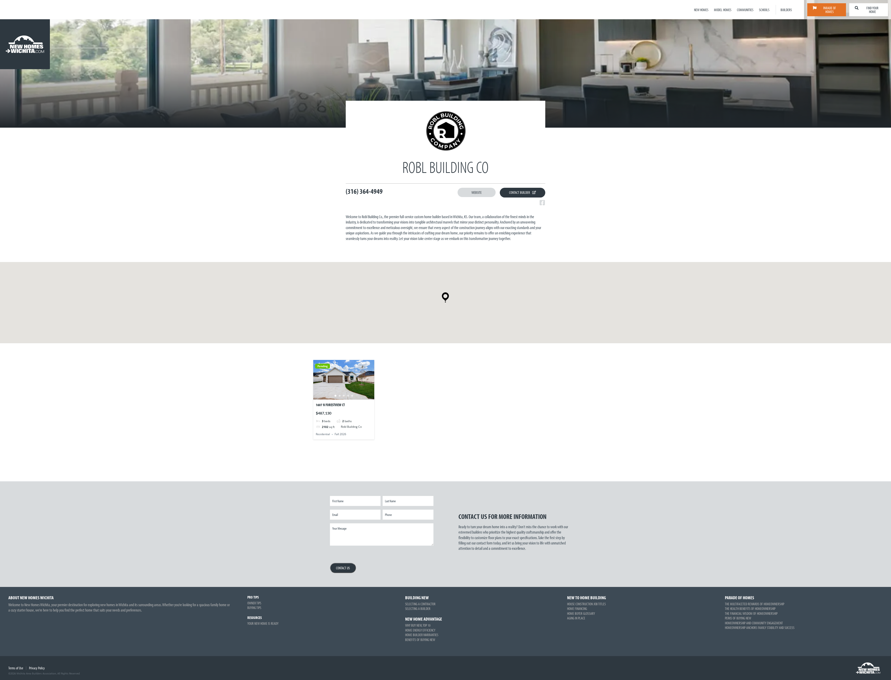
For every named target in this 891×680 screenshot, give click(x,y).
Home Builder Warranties (421, 634)
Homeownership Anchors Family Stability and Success (759, 627)
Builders (786, 9)
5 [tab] (352, 396)
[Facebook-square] (542, 203)
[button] (445, 297)
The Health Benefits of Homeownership (750, 608)
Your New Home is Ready (262, 623)
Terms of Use (15, 668)
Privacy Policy (37, 668)
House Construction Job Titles (586, 604)
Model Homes (722, 9)
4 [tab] (348, 396)
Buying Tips (254, 607)
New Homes (701, 9)
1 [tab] (335, 396)
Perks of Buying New (738, 618)
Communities (745, 9)
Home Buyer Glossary (581, 613)
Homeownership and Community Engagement (754, 623)
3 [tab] (344, 396)
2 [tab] (339, 396)
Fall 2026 (340, 434)
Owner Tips (254, 603)
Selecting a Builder (417, 608)
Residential (323, 434)
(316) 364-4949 (364, 191)
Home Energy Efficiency (420, 630)
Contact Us (343, 568)
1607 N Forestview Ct (330, 404)
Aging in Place (576, 618)
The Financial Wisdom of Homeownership (751, 613)
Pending (322, 366)
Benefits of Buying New (420, 639)
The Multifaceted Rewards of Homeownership (754, 604)
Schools (764, 9)
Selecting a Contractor (420, 604)
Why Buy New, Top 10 (417, 625)
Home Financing (577, 608)
